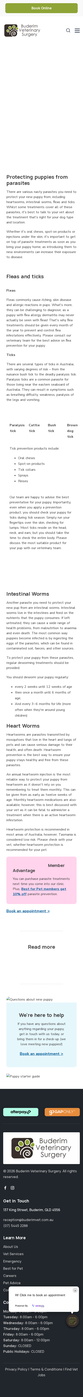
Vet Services (13, 1254)
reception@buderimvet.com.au (28, 1219)
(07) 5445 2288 (15, 1225)
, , (31, 1209)
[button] (72, 1320)
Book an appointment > (28, 911)
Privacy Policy (16, 1369)
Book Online (41, 8)
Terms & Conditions (46, 1369)
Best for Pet (13, 1268)
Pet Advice (12, 1283)
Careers (9, 1275)
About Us (10, 1246)
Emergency (12, 1261)
